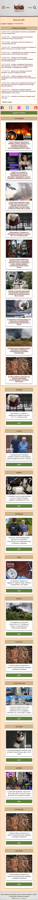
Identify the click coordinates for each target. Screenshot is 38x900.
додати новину (19, 113)
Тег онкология (18, 23)
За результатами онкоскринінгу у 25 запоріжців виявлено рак (17, 42)
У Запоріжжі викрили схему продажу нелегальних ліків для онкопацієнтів (17, 37)
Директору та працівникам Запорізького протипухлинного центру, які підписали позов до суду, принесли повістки (18, 84)
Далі (19, 423)
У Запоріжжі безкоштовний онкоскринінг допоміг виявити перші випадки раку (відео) (18, 53)
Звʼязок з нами (19, 898)
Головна (3, 23)
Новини (9, 23)
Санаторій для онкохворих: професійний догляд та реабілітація (18, 32)
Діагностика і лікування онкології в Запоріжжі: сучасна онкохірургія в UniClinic (16, 71)
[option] (19, 136)
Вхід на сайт (19, 20)
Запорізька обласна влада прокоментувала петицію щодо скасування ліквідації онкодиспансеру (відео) (17, 59)
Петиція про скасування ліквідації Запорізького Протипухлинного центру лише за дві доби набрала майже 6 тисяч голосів (18, 91)
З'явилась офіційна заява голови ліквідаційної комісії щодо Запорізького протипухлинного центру (18, 77)
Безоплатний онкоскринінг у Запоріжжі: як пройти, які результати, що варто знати (18, 48)
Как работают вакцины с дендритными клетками (18, 97)
